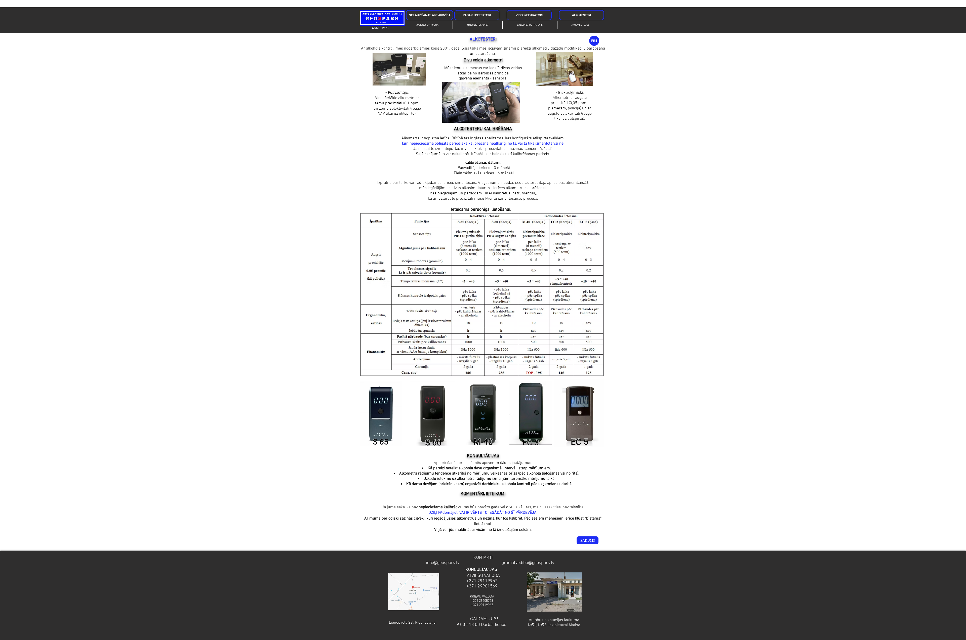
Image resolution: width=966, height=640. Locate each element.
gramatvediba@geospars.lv (528, 563)
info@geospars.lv (442, 563)
